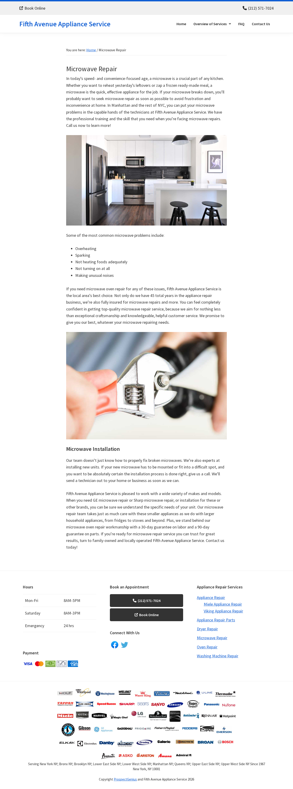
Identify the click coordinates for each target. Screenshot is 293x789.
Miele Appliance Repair (223, 604)
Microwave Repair (212, 637)
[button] (212, 23)
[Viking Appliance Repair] (162, 690)
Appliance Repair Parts (216, 620)
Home (181, 24)
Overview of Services (210, 24)
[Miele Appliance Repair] (65, 713)
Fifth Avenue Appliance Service (65, 23)
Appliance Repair (211, 597)
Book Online (34, 8)
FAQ (241, 24)
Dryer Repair (207, 628)
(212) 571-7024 (261, 8)
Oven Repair (207, 647)
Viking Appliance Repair (223, 611)
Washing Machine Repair (217, 655)
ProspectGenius (125, 779)
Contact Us (261, 24)
